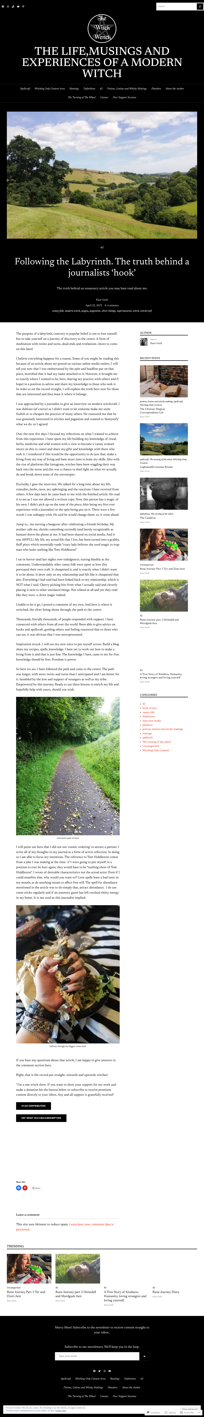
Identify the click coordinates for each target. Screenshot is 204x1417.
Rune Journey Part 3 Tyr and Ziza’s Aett (162, 569)
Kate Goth (102, 300)
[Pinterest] (23, 6)
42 (102, 247)
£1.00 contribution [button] (34, 1106)
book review (149, 708)
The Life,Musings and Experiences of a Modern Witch (102, 63)
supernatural (124, 311)
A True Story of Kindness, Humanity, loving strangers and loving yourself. (161, 676)
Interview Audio (151, 721)
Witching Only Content (151, 405)
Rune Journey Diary (166, 1292)
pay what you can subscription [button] (41, 1118)
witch (136, 311)
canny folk (58, 311)
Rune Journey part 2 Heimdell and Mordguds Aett (159, 622)
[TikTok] (13, 6)
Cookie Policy (60, 1411)
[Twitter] (99, 1371)
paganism (95, 311)
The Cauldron (148, 518)
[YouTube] (18, 6)
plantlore (147, 725)
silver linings (109, 311)
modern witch (72, 311)
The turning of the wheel (161, 459)
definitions (145, 514)
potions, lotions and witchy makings (156, 402)
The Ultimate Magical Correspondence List (152, 411)
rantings (147, 733)
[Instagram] (8, 6)
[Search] (200, 6)
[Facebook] (3, 6)
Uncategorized (146, 565)
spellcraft (178, 402)
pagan (84, 311)
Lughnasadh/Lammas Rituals (156, 467)
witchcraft (146, 311)
